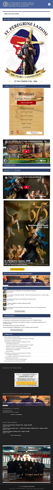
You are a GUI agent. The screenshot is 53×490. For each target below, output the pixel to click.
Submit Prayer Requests (17, 269)
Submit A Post (29, 488)
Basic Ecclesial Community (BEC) (12, 337)
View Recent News (19, 311)
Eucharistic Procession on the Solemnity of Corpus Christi (21, 299)
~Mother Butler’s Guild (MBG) (13, 349)
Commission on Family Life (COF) (12, 340)
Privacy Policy (12, 488)
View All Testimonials (16, 414)
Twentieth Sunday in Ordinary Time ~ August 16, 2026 (16, 431)
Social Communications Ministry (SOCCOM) (14, 361)
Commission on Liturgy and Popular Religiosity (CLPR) (17, 342)
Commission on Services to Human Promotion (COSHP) (17, 353)
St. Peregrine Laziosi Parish (28, 486)
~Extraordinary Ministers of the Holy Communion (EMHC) (19, 345)
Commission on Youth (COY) (11, 357)
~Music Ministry (9, 351)
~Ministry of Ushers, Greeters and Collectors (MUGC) (18, 348)
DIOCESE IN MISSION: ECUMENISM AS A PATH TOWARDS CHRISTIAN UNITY (20, 327)
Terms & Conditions (20, 488)
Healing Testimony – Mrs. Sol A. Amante (11, 412)
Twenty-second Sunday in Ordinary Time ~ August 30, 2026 (17, 425)
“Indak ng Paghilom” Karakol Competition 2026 (18, 303)
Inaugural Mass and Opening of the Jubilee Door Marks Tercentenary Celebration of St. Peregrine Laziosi (24, 323)
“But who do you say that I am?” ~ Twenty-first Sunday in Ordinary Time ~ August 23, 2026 (25, 428)
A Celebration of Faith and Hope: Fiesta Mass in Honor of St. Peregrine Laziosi (26, 307)
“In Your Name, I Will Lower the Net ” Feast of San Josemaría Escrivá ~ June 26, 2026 (27, 295)
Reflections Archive (16, 435)
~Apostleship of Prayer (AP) (12, 343)
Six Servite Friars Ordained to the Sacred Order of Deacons (21, 290)
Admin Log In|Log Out (39, 488)
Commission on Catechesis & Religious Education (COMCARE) (19, 338)
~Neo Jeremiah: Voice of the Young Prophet (16, 359)
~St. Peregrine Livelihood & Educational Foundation (18, 356)
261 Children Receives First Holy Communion (14, 325)
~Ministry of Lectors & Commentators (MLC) (16, 346)
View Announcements (16, 330)
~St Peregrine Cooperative (12, 354)
